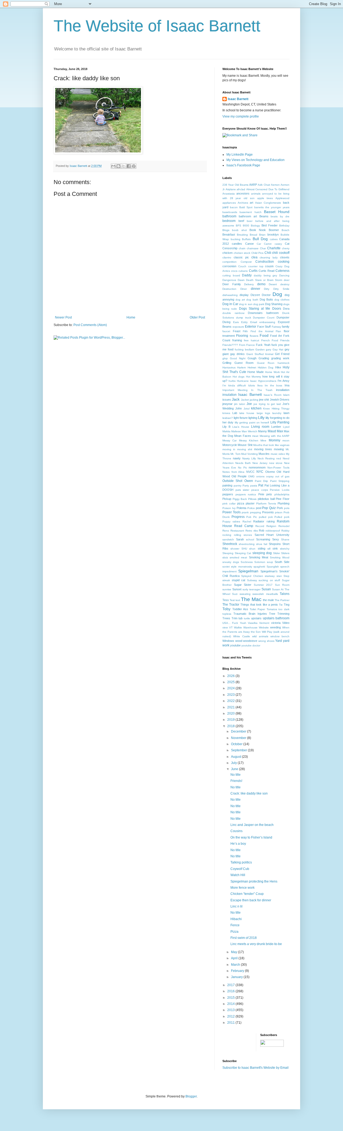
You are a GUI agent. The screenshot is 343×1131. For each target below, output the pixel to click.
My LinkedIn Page (239, 154)
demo (261, 284)
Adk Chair (264, 184)
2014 (231, 1004)
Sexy (275, 539)
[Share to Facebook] (128, 166)
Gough (252, 358)
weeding (275, 627)
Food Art (276, 335)
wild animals (260, 636)
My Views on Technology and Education (255, 160)
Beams (264, 216)
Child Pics (257, 252)
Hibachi (236, 919)
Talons (284, 594)
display (244, 295)
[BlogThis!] (118, 166)
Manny (262, 431)
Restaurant (237, 530)
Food (264, 335)
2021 (231, 707)
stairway (270, 575)
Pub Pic (251, 516)
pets (269, 494)
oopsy (270, 476)
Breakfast (228, 234)
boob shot (239, 230)
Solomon (259, 562)
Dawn (241, 280)
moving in (228, 449)
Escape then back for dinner (250, 900)
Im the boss (273, 385)
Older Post (197, 317)
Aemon (275, 184)
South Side (282, 561)
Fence (235, 925)
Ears (236, 322)
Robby (285, 530)
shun (252, 548)
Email (253, 322)
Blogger (191, 1096)
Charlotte (274, 248)
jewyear (227, 403)
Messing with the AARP (275, 435)
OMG (251, 476)
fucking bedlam (244, 349)
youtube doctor (250, 645)
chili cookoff (280, 253)
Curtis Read (266, 270)
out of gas (282, 476)
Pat (260, 485)
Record (259, 526)
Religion (271, 526)
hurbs (232, 380)
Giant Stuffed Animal (259, 354)
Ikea (260, 385)
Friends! (236, 781)
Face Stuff (264, 326)
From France (247, 344)
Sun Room (282, 584)
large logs (263, 413)
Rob (261, 530)
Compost (246, 261)
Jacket (245, 399)
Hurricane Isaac (247, 380)
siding (261, 548)
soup (270, 562)
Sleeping (227, 553)
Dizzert (255, 295)
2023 (231, 695)
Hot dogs (238, 376)
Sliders (285, 553)
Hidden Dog (265, 367)
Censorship (229, 248)
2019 (231, 720)
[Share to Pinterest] (133, 166)
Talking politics (241, 862)
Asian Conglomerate (268, 202)
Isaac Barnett (238, 99)
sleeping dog (262, 553)
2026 (231, 676)
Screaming (263, 539)
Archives (243, 202)
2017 (231, 985)
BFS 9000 (242, 225)
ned (278, 458)
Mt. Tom (235, 453)
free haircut (251, 340)
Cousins (236, 831)
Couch (242, 266)
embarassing (267, 322)
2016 (231, 991)
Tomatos (272, 609)
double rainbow (233, 313)
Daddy (247, 275)
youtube (235, 645)
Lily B (226, 426)
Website (264, 627)
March (236, 965)
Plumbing (283, 503)
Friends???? (230, 344)
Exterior (250, 326)
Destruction (229, 288)
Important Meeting (235, 390)
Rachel (247, 521)
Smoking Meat (258, 557)
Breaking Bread (247, 234)
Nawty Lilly (249, 458)
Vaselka (253, 622)
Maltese (236, 431)
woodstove (250, 640)
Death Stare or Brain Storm (264, 280)
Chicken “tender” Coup (247, 894)
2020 (231, 713)
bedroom (229, 221)
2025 (231, 682)
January (237, 977)
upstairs (256, 618)
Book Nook (257, 230)
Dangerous (229, 280)
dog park (258, 304)
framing (237, 340)
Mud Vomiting (249, 453)
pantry (237, 485)
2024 (231, 688)
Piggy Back (240, 498)
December (239, 731)
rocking (226, 534)
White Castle (241, 636)
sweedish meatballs (265, 593)
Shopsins (275, 544)
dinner (255, 289)
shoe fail (261, 544)
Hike (278, 367)
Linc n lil (236, 906)
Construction (264, 261)
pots (286, 508)
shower (234, 548)
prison (278, 512)
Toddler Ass (240, 609)
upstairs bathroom (276, 618)
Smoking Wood (279, 557)
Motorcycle (229, 444)
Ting (286, 604)
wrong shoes (266, 640)
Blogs (225, 230)
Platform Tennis (266, 503)
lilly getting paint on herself (252, 422)
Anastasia (228, 193)
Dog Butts (266, 299)
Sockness (247, 562)
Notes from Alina (233, 471)
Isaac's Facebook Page (243, 165)
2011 (231, 1022)
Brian (262, 234)
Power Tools (231, 512)
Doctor (266, 295)
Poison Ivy (229, 508)
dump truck (243, 317)
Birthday (284, 225)
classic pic (241, 257)
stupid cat (238, 580)
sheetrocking (247, 544)
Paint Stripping (279, 481)
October (237, 744)
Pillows (252, 498)
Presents (268, 512)
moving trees (263, 449)
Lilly (261, 417)
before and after (267, 220)
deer (286, 280)
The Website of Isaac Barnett (157, 26)
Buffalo (246, 239)
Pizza (234, 932)
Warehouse (250, 627)
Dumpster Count (263, 317)
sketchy (284, 548)
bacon (234, 207)
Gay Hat (278, 349)
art (251, 202)
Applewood (282, 198)
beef (241, 220)
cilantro (226, 257)
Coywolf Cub (239, 869)
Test (232, 600)
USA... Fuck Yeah (234, 622)
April (234, 958)
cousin (269, 266)
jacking (254, 399)
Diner (243, 288)
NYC (259, 472)
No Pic (242, 467)
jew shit (264, 399)
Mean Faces (242, 435)
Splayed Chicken (252, 575)
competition (229, 261)
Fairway (276, 326)
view (225, 627)
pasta (253, 485)
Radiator (258, 521)
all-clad (241, 189)
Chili (267, 253)
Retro (248, 530)
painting (227, 485)
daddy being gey (265, 275)
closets (284, 257)
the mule (268, 600)
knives (226, 413)
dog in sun (245, 304)
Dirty (266, 288)
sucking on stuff (269, 580)
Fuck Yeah (263, 344)
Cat (287, 243)
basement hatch (250, 212)
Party (246, 485)
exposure (238, 326)
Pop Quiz (269, 508)
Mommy (274, 440)
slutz (225, 557)
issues (226, 399)
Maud (272, 431)
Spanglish (273, 566)
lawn (286, 413)
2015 (231, 998)
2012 (231, 1016)
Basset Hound (276, 212)
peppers (227, 494)
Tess (225, 600)
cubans (243, 270)
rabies (236, 521)
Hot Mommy (253, 376)
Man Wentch (249, 431)
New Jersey (259, 463)
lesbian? (227, 417)
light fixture (241, 417)
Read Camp (243, 526)
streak (226, 580)
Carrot (267, 243)
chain (242, 248)
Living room (260, 427)
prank (245, 512)
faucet (226, 331)
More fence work (242, 888)
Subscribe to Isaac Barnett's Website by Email (255, 1068)
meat (255, 435)
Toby (226, 609)
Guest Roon (265, 362)
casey (278, 243)
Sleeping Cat (243, 553)
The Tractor (230, 604)
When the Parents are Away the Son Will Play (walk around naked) (255, 632)
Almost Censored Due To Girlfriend (267, 189)
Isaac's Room (272, 394)
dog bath (252, 299)
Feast (236, 331)
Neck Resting (266, 458)
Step (286, 575)
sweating (245, 593)
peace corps (259, 489)
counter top (255, 266)
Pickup (226, 498)
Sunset (236, 589)
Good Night (237, 358)
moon (285, 440)
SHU (244, 548)
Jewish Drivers (279, 399)
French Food (269, 340)
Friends (284, 340)
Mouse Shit (245, 444)
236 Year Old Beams (235, 184)
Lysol (286, 426)
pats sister (242, 489)
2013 (231, 1010)
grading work (280, 358)
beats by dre (280, 216)
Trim (234, 618)
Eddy (244, 322)
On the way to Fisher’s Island (251, 837)
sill (268, 548)
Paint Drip (261, 481)
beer (249, 220)
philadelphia (281, 494)
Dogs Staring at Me (254, 308)
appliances (229, 202)
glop (225, 358)
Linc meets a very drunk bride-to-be (256, 944)
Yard (278, 641)
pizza (240, 503)
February (238, 971)
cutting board (231, 275)
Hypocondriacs (267, 380)
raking (271, 521)
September (239, 750)
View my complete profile (240, 116)
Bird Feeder (270, 225)
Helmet (252, 367)
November (239, 738)
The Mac (251, 599)
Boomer (274, 230)
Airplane (231, 189)
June (235, 769)
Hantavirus (229, 367)
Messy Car (229, 440)
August (236, 757)
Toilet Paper (257, 609)
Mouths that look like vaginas (271, 445)
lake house (246, 413)
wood (238, 640)
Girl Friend (282, 354)
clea (254, 257)
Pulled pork (281, 516)
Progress (238, 517)
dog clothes (281, 299)
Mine (263, 440)
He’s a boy (238, 843)
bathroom (229, 216)
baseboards (229, 212)
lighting (252, 417)
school (250, 539)
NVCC (250, 471)
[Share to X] (123, 166)
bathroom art (248, 216)
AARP (253, 184)
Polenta (241, 508)
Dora (286, 308)
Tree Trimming (279, 613)
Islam (286, 394)
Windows (228, 640)
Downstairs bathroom (263, 312)
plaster (250, 503)
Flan (278, 331)
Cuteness (282, 271)
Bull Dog (260, 239)
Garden (260, 349)
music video (278, 453)
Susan (266, 589)
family (285, 326)
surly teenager (251, 589)
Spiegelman (248, 571)
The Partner (282, 600)
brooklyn (273, 234)
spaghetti (259, 566)
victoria (276, 622)
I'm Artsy (283, 380)
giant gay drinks (233, 354)
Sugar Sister (243, 584)
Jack (236, 399)
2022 (231, 701)
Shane (285, 539)
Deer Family (231, 284)
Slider (276, 553)
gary (268, 349)
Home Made (255, 372)
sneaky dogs (230, 562)
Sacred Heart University (272, 534)
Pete (261, 494)
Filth (245, 331)
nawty (237, 458)
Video (285, 622)
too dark (283, 609)
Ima (287, 385)
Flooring (242, 336)
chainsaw (252, 248)
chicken (227, 252)
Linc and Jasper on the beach (252, 825)
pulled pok (266, 516)
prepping (255, 512)
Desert (273, 284)
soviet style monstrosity (237, 566)
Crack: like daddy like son (249, 793)
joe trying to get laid (267, 403)
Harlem (241, 367)
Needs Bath (243, 463)
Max (280, 431)
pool (258, 508)
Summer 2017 (263, 584)
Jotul (246, 408)
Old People (239, 476)
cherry (285, 248)
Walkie (238, 627)
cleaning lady (269, 257)
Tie (281, 604)
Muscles (264, 453)
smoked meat (238, 557)
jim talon (239, 403)
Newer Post (63, 317)
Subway (252, 580)
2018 (231, 726)
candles (237, 243)
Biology (255, 225)
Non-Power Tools (278, 467)
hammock (283, 362)
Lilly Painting (279, 422)
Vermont (264, 622)
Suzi (234, 593)
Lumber (276, 426)
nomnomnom (257, 467)
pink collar (229, 503)
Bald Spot (245, 207)
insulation (229, 395)
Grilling (226, 362)
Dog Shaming (273, 304)
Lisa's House (240, 426)
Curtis (253, 271)
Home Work (272, 372)
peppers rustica (246, 494)
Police (251, 508)
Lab (234, 413)
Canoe (249, 243)
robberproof (273, 530)
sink (275, 548)
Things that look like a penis (259, 604)
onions (260, 476)
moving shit (244, 449)
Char (263, 248)
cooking (283, 261)
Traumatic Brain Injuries (250, 613)
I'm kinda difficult (234, 385)
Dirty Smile (281, 288)
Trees (226, 618)
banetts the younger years (271, 207)
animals (255, 193)
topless (226, 613)
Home (130, 317)
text (238, 600)
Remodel (283, 526)
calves (274, 239)
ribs (255, 530)
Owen (248, 481)
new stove (275, 463)
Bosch (285, 230)
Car (259, 243)
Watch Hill (237, 875)
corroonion (229, 266)
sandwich (228, 539)
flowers (254, 335)
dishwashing (230, 295)
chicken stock (242, 252)
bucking (235, 239)
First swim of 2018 (243, 938)
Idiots (251, 385)
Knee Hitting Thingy (276, 408)
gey (287, 349)
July (234, 763)
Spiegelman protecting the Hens (253, 881)
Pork (280, 508)
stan (279, 575)
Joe (249, 404)
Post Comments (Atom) (90, 325)
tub (240, 618)
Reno (225, 530)
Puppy (226, 521)
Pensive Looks (279, 489)
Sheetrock (229, 544)
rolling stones (243, 534)
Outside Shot (232, 481)
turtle (247, 618)
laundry (276, 413)
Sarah (240, 539)
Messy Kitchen (248, 440)
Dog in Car (230, 304)
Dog (277, 294)
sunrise (226, 589)
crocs (234, 270)
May (234, 952)
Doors (276, 308)
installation (282, 389)
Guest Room (243, 362)
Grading (264, 358)
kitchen (256, 408)
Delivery (249, 284)
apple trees (265, 198)
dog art (240, 299)
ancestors (242, 193)
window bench (279, 636)
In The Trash (261, 390)
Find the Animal (262, 331)
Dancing (284, 275)
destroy (284, 284)
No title (235, 775)
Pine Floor (282, 498)
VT (231, 627)
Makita (226, 431)
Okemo (270, 471)
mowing (279, 449)
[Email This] (113, 166)
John (238, 408)
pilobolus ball (266, 498)
